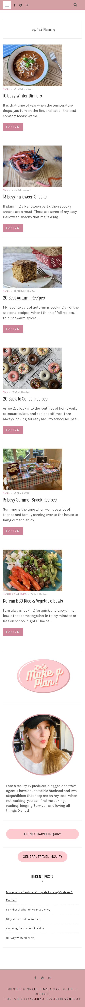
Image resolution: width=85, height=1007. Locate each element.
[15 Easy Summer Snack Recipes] (32, 469)
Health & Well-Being (15, 593)
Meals (6, 88)
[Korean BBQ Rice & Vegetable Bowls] (32, 570)
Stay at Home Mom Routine (23, 919)
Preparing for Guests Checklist (25, 928)
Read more (13, 126)
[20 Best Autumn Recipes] (32, 267)
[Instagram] (49, 978)
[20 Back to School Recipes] (32, 368)
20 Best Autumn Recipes (24, 297)
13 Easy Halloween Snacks (25, 196)
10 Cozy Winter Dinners (22, 95)
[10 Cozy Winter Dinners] (32, 65)
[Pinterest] (42, 978)
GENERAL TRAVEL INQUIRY (42, 856)
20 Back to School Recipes (25, 398)
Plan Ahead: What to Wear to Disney (28, 909)
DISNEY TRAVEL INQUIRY (42, 834)
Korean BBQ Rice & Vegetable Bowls (33, 600)
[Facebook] (35, 978)
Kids (5, 189)
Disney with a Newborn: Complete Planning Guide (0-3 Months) (39, 896)
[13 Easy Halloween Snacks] (32, 166)
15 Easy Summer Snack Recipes (30, 499)
